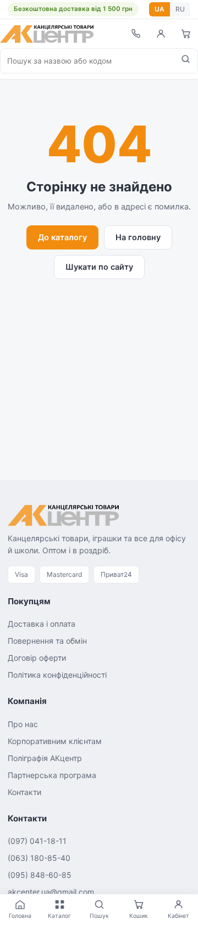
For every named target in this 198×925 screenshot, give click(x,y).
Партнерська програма (52, 775)
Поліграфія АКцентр (45, 758)
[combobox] (87, 61)
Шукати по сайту (99, 267)
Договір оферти (37, 657)
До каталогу (62, 237)
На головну (138, 237)
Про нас (23, 724)
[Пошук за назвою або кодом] (185, 61)
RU (180, 9)
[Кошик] (186, 34)
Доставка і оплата (41, 623)
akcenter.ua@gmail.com (51, 891)
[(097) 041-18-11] (135, 34)
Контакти (24, 792)
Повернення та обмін (47, 640)
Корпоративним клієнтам (55, 741)
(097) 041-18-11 (37, 840)
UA (159, 9)
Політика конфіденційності (57, 674)
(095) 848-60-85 (40, 874)
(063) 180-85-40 (39, 857)
